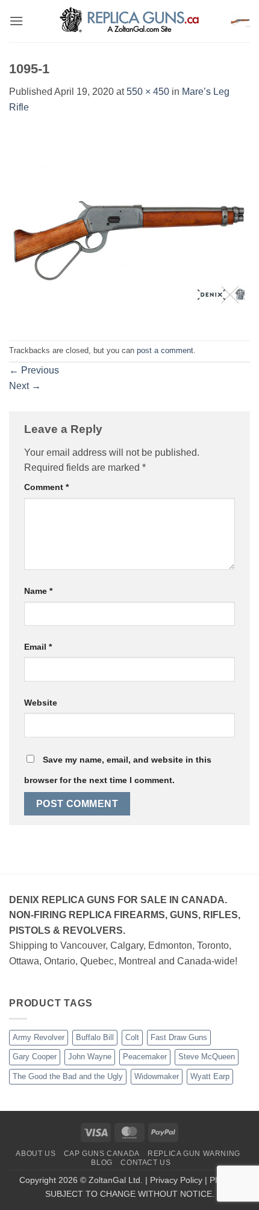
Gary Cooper (35, 1056)
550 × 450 (147, 91)
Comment (46, 487)
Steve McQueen (206, 1056)
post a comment (165, 350)
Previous (34, 370)
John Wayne (89, 1056)
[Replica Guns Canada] (129, 21)
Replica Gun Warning (194, 1153)
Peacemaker (145, 1056)
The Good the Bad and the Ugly (68, 1076)
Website (40, 702)
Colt (132, 1037)
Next (25, 386)
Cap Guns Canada (102, 1153)
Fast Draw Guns (179, 1037)
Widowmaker (156, 1076)
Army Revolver (38, 1037)
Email (38, 647)
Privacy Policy (176, 1180)
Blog (101, 1162)
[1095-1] (129, 227)
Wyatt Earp (209, 1076)
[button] (16, 20)
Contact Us (145, 1162)
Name (38, 591)
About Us (35, 1153)
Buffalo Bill (95, 1037)
